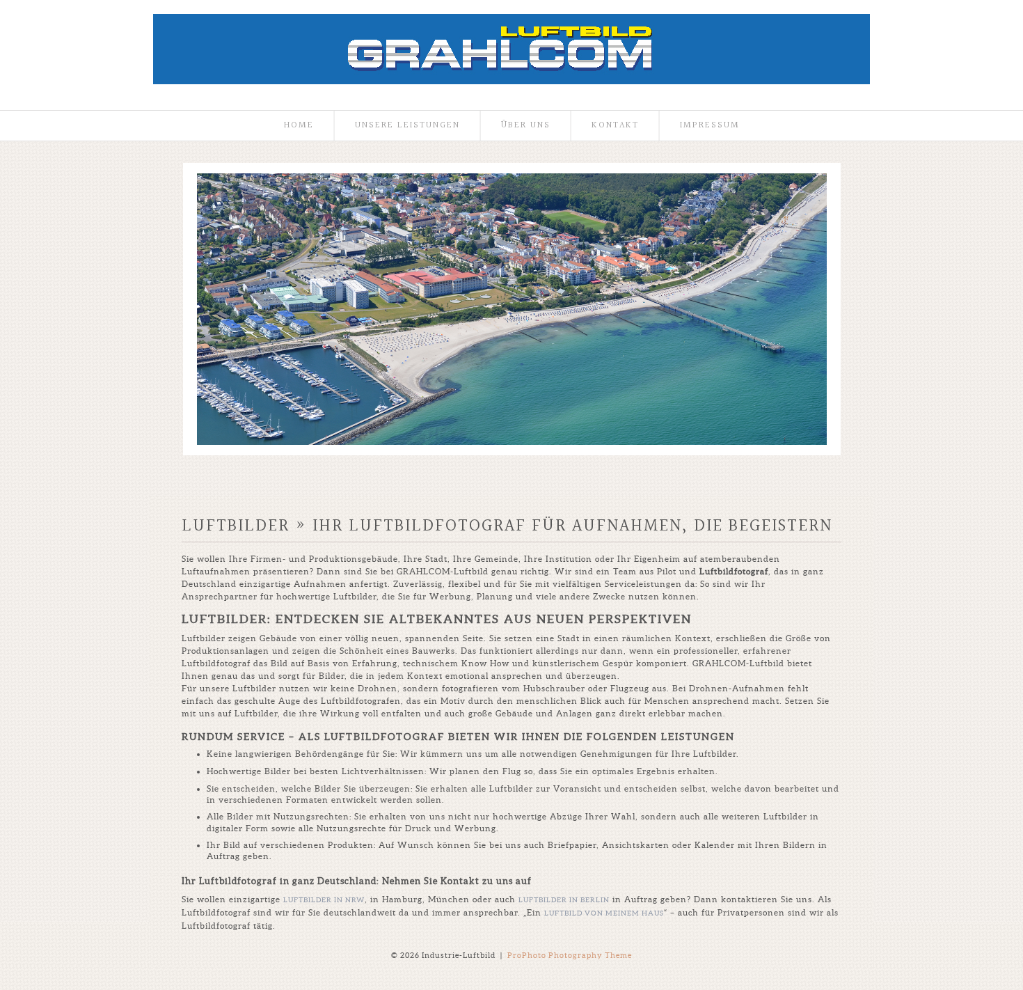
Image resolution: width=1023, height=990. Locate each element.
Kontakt (615, 125)
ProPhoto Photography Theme (569, 955)
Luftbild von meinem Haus (604, 913)
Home (299, 125)
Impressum (710, 125)
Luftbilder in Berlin (564, 900)
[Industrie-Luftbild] (511, 81)
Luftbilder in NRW (324, 900)
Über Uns (525, 125)
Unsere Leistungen (407, 125)
